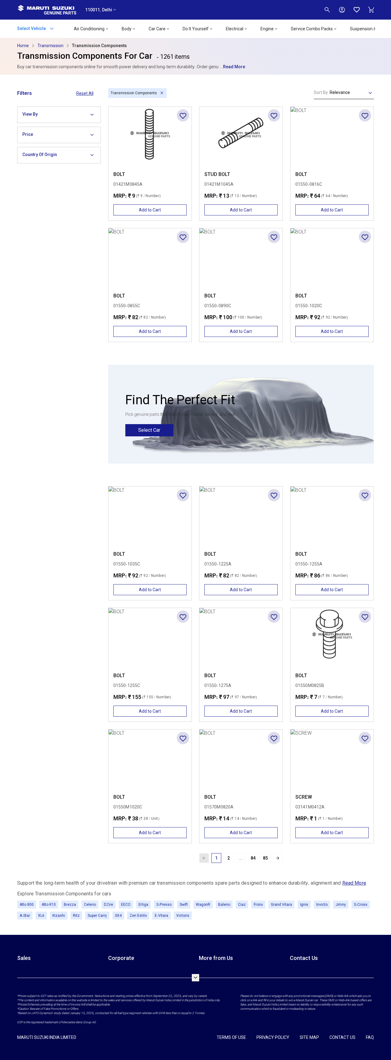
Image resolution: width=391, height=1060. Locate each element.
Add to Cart (150, 209)
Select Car (149, 430)
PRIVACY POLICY (272, 1037)
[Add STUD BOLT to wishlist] (274, 115)
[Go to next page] (278, 858)
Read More (234, 66)
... (241, 858)
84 (253, 858)
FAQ (370, 1037)
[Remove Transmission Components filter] (161, 93)
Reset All (84, 93)
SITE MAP (309, 1037)
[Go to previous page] (204, 858)
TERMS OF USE (231, 1037)
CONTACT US (342, 1037)
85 (265, 858)
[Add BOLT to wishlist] (183, 115)
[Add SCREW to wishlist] (365, 738)
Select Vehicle (32, 28)
